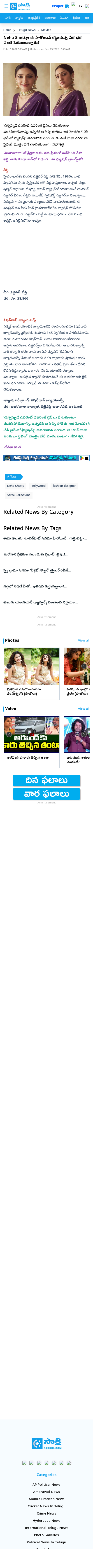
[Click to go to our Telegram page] (61, 1463)
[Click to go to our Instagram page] (46, 1463)
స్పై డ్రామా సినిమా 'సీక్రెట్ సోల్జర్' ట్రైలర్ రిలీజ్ (44, 571)
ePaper (58, 6)
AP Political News (46, 1485)
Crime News (46, 1514)
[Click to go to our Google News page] (69, 1463)
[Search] (67, 6)
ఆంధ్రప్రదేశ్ (34, 18)
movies (46, 30)
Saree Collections (18, 495)
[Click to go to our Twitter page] (39, 1463)
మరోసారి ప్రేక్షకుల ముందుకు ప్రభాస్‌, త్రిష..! (44, 555)
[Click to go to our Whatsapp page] (32, 1463)
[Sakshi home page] (46, 1444)
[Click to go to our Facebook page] (24, 1463)
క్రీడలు (76, 18)
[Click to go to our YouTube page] (54, 1463)
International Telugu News (46, 1528)
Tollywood (38, 486)
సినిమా (64, 18)
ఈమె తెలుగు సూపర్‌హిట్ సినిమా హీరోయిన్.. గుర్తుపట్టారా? (46, 539)
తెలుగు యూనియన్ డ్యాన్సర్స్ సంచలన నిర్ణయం (41, 602)
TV (80, 6)
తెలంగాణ (50, 18)
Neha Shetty (15, 486)
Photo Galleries (46, 1535)
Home (7, 30)
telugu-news (26, 30)
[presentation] (9, 666)
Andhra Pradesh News (47, 1499)
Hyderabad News (46, 1521)
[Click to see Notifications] (87, 6)
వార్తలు (19, 18)
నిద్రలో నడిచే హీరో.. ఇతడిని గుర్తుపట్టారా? (46, 587)
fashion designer (64, 486)
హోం (8, 18)
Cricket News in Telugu (46, 1506)
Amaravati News (46, 1492)
